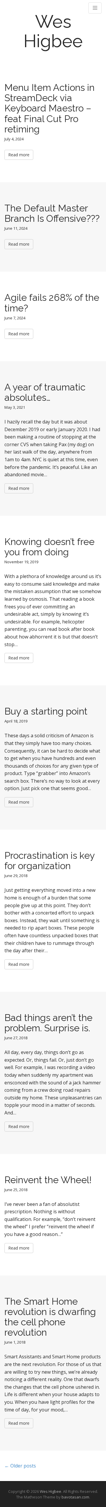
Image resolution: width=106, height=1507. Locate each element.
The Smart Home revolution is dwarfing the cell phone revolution (50, 1317)
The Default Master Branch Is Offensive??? (52, 213)
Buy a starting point (45, 711)
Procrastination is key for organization (49, 860)
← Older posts (20, 1465)
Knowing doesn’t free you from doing (49, 546)
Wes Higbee (53, 31)
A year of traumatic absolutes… (44, 392)
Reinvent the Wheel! (48, 1179)
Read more (18, 154)
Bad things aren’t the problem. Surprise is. (48, 1022)
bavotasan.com (75, 1497)
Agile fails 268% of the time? (51, 302)
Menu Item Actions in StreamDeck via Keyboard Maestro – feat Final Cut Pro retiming (49, 108)
